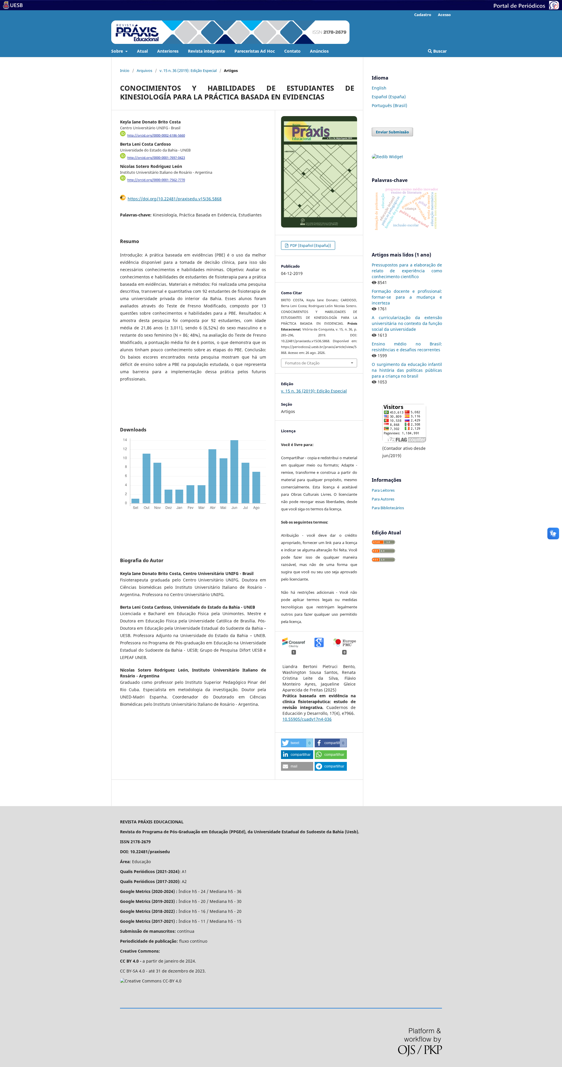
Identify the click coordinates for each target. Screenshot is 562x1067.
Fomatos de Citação (302, 363)
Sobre (117, 51)
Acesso (444, 14)
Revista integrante (206, 51)
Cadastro (422, 14)
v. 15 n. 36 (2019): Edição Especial (188, 70)
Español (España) (389, 96)
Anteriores (168, 51)
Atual (142, 51)
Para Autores (383, 499)
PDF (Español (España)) (310, 245)
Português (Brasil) (389, 105)
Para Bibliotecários (388, 507)
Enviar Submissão (392, 132)
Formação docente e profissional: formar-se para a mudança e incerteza (407, 297)
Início (124, 70)
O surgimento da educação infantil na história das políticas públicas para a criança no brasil (407, 370)
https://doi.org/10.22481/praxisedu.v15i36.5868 (175, 199)
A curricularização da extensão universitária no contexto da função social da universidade (407, 323)
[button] (297, 743)
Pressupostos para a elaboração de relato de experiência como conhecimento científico (407, 270)
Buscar (439, 51)
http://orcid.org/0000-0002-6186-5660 (156, 135)
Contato (292, 51)
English (379, 88)
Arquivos (144, 70)
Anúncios (319, 51)
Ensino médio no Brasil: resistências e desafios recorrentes (407, 346)
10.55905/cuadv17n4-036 (307, 719)
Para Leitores (383, 490)
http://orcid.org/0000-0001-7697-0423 (156, 158)
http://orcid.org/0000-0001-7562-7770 (156, 180)
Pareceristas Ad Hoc (254, 51)
